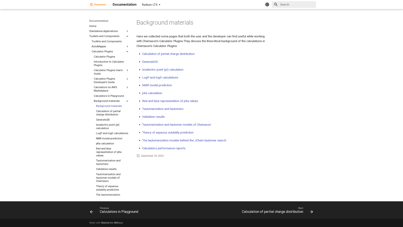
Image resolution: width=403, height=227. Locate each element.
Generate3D (150, 62)
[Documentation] (98, 4)
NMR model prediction (157, 85)
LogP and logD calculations (160, 77)
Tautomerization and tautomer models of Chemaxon (176, 124)
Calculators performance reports (163, 148)
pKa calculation (152, 93)
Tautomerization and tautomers (163, 109)
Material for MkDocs (112, 222)
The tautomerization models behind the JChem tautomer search (184, 140)
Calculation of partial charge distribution (168, 54)
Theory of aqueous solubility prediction (167, 132)
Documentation (98, 20)
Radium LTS (149, 4)
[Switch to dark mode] (267, 4)
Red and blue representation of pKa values (170, 101)
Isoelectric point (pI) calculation (162, 69)
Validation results (153, 117)
